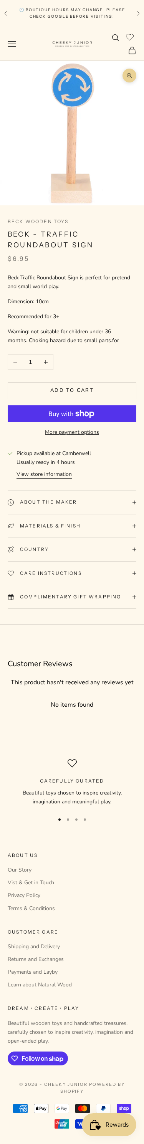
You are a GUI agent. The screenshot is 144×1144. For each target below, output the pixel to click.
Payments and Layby (33, 972)
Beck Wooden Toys (38, 221)
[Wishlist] (130, 36)
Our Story (19, 870)
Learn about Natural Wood (40, 984)
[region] (72, 782)
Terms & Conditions (31, 908)
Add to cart (72, 390)
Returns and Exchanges (36, 959)
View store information (44, 474)
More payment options (72, 432)
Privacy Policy (24, 895)
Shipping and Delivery (34, 946)
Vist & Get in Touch (31, 882)
